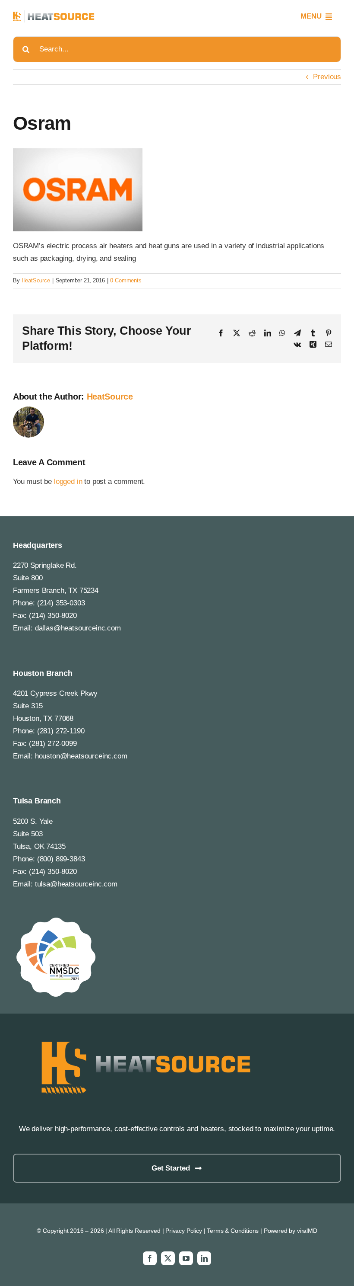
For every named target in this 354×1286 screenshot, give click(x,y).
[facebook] (150, 1258)
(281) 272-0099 (53, 743)
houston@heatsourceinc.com (81, 756)
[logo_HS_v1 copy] (142, 1038)
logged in (68, 481)
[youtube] (186, 1258)
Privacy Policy (183, 1230)
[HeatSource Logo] (54, 14)
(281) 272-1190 (61, 731)
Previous (327, 77)
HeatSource (36, 280)
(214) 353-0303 (61, 603)
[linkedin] (204, 1258)
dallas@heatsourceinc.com (78, 628)
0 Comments (125, 280)
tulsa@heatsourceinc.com (76, 884)
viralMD (307, 1230)
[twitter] (168, 1258)
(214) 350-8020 (53, 615)
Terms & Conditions (233, 1230)
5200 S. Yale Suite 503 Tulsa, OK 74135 (39, 834)
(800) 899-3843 (61, 859)
